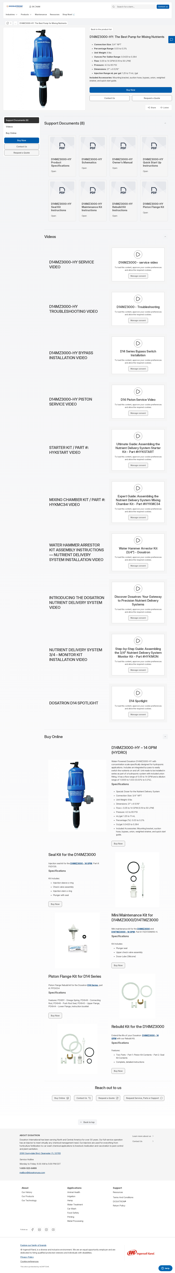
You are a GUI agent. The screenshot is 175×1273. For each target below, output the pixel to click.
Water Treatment (75, 1204)
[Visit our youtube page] (53, 1229)
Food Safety (73, 1212)
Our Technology (29, 1200)
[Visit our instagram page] (46, 1229)
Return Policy (119, 1205)
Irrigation (71, 1196)
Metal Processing (75, 1221)
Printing (70, 1217)
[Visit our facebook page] (32, 1229)
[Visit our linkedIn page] (39, 1229)
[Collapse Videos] (165, 236)
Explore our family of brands (33, 1245)
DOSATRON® (119, 1201)
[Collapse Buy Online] (165, 736)
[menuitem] (12, 14)
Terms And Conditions (123, 1197)
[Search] (113, 6)
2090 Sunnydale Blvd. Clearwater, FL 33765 (40, 1153)
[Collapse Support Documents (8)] (165, 123)
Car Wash (71, 1208)
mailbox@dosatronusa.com (32, 1172)
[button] (108, 123)
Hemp (70, 1200)
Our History (27, 1192)
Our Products (28, 1196)
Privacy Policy (27, 1257)
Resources (118, 1192)
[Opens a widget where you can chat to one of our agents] (165, 1268)
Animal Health (73, 1192)
